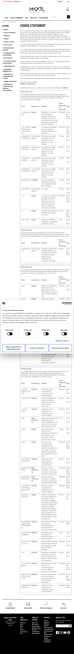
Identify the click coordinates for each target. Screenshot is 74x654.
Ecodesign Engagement (7, 70)
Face (6, 18)
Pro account (8, 45)
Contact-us (16, 1)
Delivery (7, 36)
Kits (21, 633)
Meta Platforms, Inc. (34, 420)
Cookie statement (10, 81)
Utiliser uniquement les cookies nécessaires (13, 348)
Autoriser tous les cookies (60, 348)
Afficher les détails (61, 341)
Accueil (5, 25)
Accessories (43, 18)
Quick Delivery (28, 608)
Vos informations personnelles (9, 62)
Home (3, 22)
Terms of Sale (9, 42)
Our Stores (35, 624)
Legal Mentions (9, 66)
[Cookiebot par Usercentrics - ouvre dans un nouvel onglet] (63, 303)
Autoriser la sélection (37, 348)
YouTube (34, 389)
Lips (26, 18)
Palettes (33, 18)
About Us (35, 623)
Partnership (35, 631)
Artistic (22, 630)
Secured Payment (10, 608)
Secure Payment (10, 33)
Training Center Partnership (9, 54)
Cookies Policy (48, 634)
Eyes (21, 626)
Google (33, 196)
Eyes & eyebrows (16, 18)
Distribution (8, 58)
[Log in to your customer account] (67, 9)
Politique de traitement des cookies (8, 76)
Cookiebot (64, 88)
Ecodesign (47, 641)
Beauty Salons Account (36, 629)
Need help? (64, 608)
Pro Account (35, 626)
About (6, 29)
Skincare (22, 623)
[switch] (26, 333)
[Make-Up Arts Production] (37, 12)
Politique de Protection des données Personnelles (8, 87)
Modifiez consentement (28, 84)
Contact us (47, 636)
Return (6, 39)
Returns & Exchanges (46, 608)
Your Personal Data (48, 632)
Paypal (33, 112)
